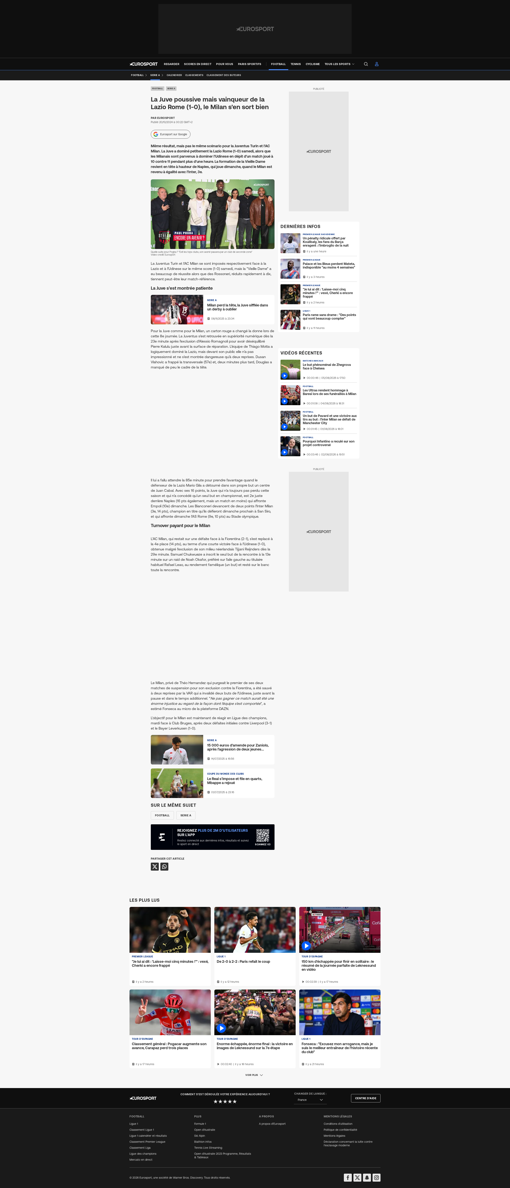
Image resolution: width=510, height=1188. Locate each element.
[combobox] (310, 1100)
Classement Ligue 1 (141, 1129)
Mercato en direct (140, 1159)
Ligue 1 (133, 1123)
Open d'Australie (204, 1129)
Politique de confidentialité (340, 1129)
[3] (225, 1101)
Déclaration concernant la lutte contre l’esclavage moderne (348, 1143)
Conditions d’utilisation (338, 1123)
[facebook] (348, 1178)
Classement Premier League (147, 1141)
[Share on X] (155, 867)
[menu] (366, 64)
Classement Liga (140, 1147)
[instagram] (377, 1178)
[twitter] (357, 1178)
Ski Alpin (199, 1135)
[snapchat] (367, 1178)
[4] (230, 1101)
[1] (215, 1101)
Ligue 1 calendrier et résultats (148, 1135)
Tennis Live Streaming (208, 1147)
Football (157, 88)
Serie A (171, 88)
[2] (220, 1101)
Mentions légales (334, 1135)
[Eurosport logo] (143, 64)
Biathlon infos (203, 1141)
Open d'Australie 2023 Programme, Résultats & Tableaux (222, 1155)
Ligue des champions (142, 1153)
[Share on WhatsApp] (164, 867)
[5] (234, 1101)
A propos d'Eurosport (272, 1123)
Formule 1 (200, 1123)
